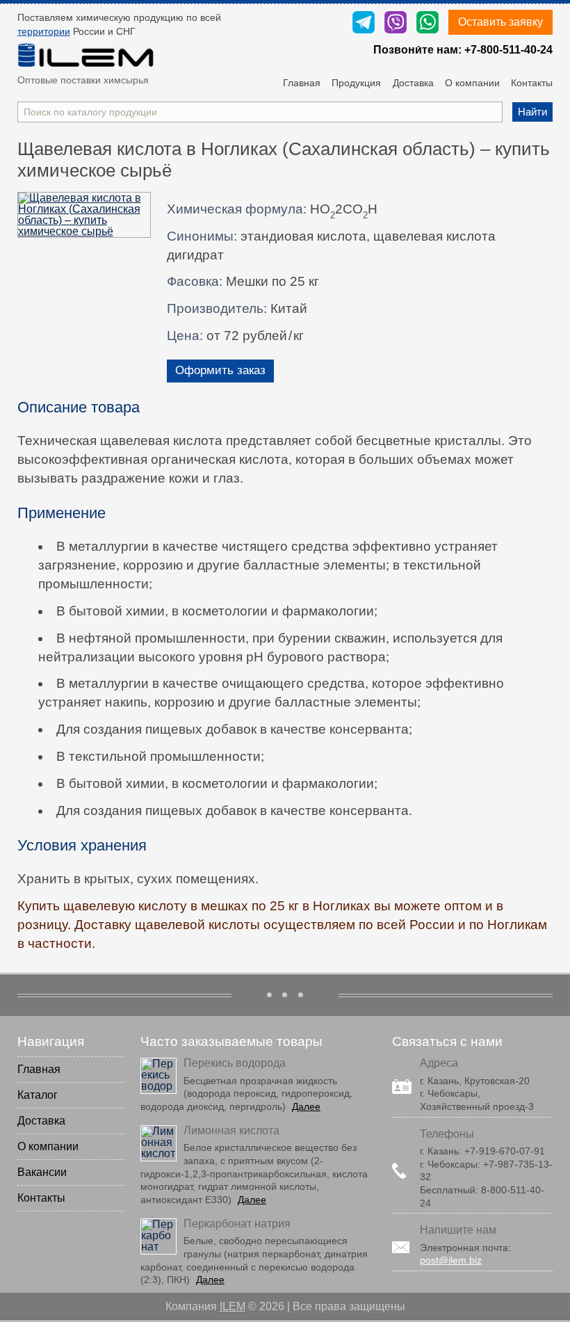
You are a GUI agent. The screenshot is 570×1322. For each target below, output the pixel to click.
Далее (306, 1106)
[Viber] (395, 23)
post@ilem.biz (451, 1260)
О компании (472, 83)
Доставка (413, 83)
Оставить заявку (500, 22)
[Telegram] (363, 23)
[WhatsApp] (427, 23)
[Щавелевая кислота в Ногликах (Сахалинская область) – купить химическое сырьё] (84, 215)
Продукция (356, 83)
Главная (301, 83)
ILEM (232, 1306)
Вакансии (42, 1172)
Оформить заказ (220, 370)
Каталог (37, 1095)
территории (43, 31)
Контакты (532, 83)
